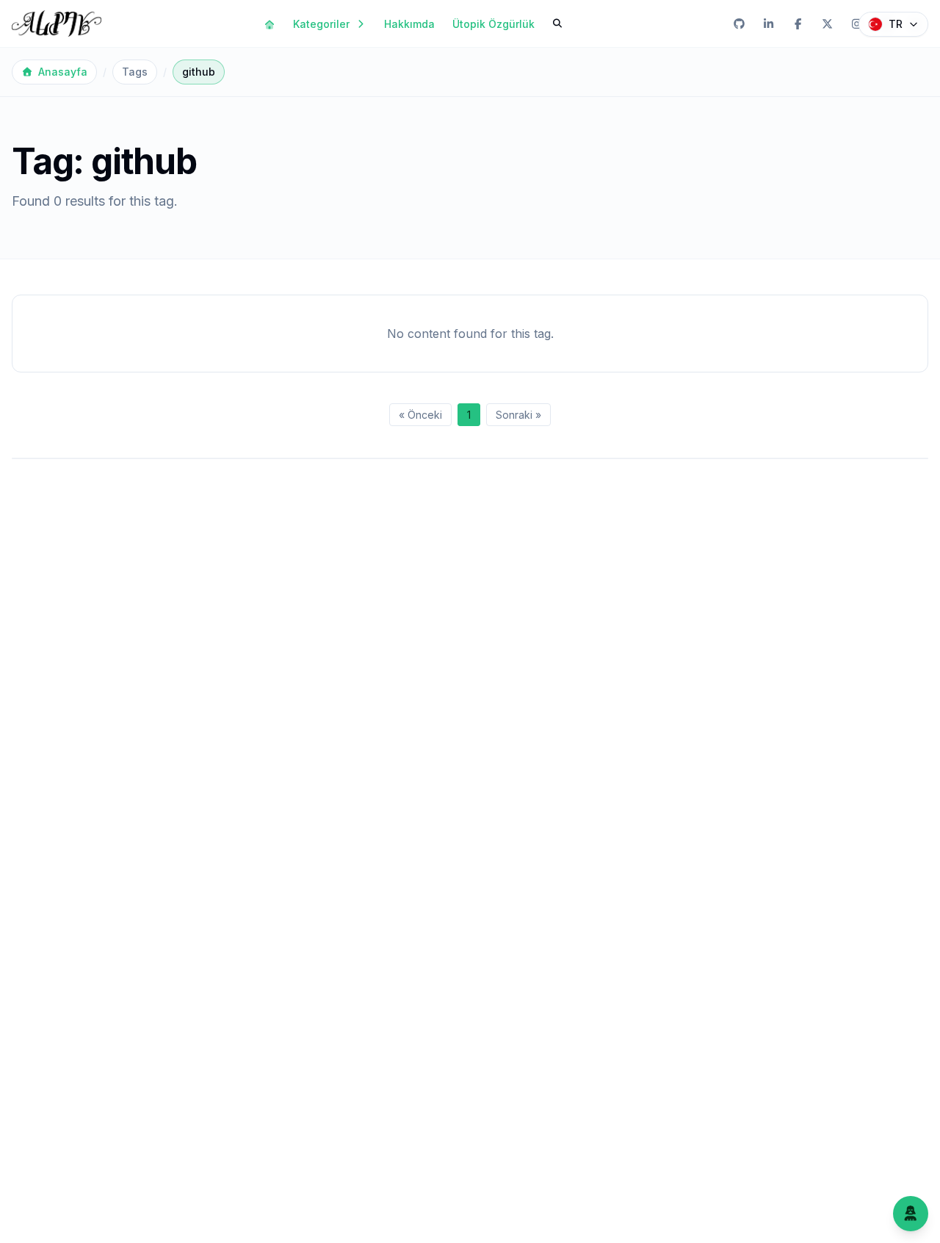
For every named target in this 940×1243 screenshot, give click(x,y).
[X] (827, 23)
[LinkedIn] (768, 23)
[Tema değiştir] (910, 1213)
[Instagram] (856, 23)
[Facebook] (797, 23)
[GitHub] (739, 23)
